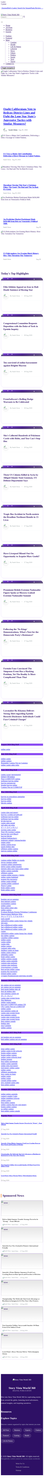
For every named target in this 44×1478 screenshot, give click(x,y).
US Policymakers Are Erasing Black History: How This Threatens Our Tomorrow (21, 254)
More (8, 40)
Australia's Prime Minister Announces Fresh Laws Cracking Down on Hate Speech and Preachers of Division (20, 1144)
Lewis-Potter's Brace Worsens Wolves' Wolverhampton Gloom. (19, 1175)
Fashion (8, 36)
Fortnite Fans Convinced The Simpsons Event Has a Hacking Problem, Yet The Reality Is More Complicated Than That (19, 672)
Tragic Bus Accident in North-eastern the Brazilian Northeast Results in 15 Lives (21, 517)
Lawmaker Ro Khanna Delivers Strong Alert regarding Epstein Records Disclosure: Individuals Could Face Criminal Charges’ (21, 715)
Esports (8, 32)
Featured (9, 38)
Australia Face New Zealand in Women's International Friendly (19, 1134)
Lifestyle (13, 49)
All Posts (9, 28)
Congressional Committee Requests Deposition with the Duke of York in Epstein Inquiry (20, 326)
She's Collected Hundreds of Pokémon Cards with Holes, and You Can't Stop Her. (21, 438)
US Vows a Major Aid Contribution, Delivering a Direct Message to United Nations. (21, 155)
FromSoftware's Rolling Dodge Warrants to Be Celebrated (18, 400)
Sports (12, 57)
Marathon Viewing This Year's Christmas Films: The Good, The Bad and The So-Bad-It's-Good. (21, 187)
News (12, 51)
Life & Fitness (15, 47)
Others (12, 53)
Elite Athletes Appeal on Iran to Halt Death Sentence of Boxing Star (20, 288)
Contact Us (10, 64)
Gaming (13, 42)
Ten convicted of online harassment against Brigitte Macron (20, 364)
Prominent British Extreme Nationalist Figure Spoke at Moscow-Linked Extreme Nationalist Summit (21, 593)
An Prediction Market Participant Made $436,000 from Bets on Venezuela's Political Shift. (20, 221)
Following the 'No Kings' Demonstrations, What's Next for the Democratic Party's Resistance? (20, 632)
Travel (12, 61)
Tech (12, 59)
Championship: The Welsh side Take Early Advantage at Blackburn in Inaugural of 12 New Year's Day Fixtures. (20, 1154)
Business (9, 30)
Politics (13, 55)
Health (12, 45)
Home (8, 25)
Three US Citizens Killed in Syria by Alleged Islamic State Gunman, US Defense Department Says (20, 478)
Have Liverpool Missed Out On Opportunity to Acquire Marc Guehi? (21, 555)
